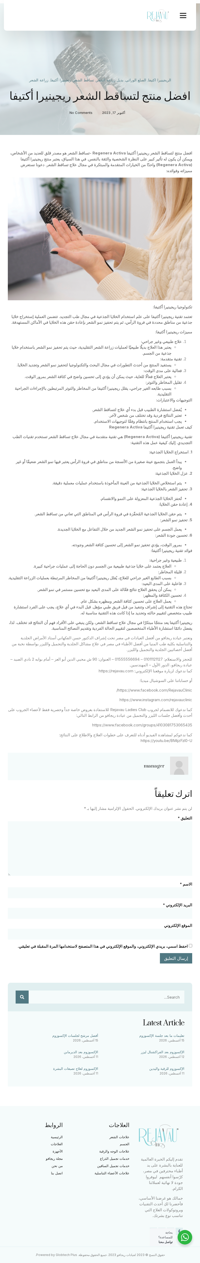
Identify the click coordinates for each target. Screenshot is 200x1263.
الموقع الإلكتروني (178, 925)
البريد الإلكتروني (177, 904)
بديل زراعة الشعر (109, 80)
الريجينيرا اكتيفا (159, 80)
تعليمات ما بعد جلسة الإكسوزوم (161, 1035)
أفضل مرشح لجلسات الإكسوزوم (75, 1035)
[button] (183, 15)
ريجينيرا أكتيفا (61, 80)
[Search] (22, 997)
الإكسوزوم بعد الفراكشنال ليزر (162, 1052)
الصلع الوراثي (136, 80)
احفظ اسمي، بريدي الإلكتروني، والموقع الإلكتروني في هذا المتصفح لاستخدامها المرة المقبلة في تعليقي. (103, 946)
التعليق (185, 818)
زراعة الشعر (38, 80)
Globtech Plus (66, 1255)
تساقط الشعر (83, 80)
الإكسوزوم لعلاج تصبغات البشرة (75, 1068)
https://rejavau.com (116, 670)
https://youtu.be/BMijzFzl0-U (166, 740)
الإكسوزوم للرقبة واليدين (166, 1068)
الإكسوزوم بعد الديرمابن (81, 1052)
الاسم (186, 884)
